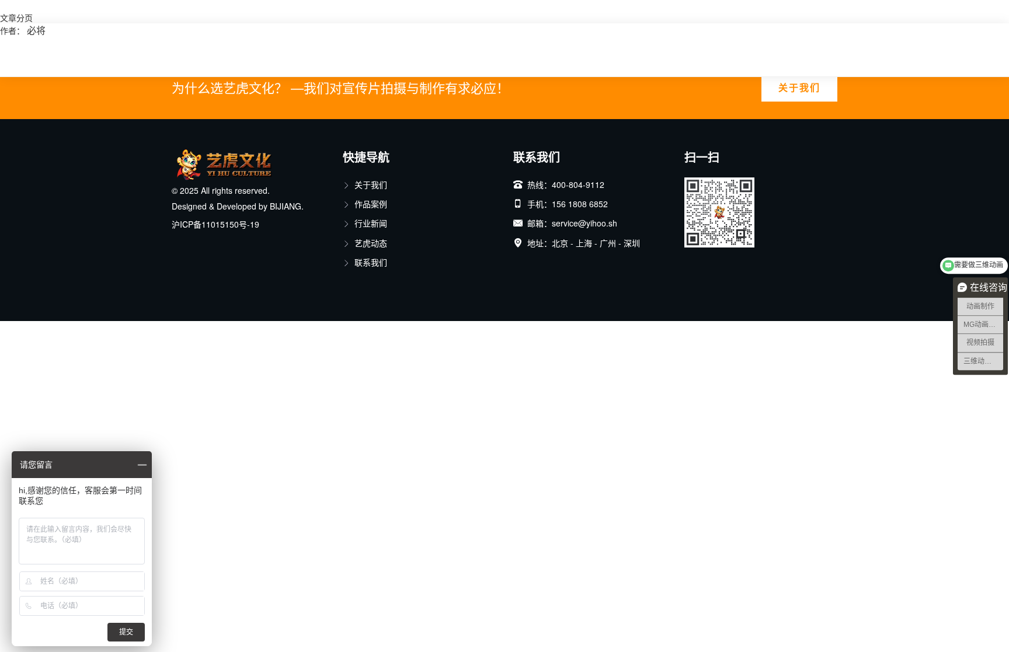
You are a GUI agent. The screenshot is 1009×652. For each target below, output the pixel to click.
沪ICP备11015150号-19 (215, 224)
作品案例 (370, 204)
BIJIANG (285, 206)
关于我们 (799, 87)
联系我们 (370, 262)
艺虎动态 (370, 243)
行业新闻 (370, 223)
